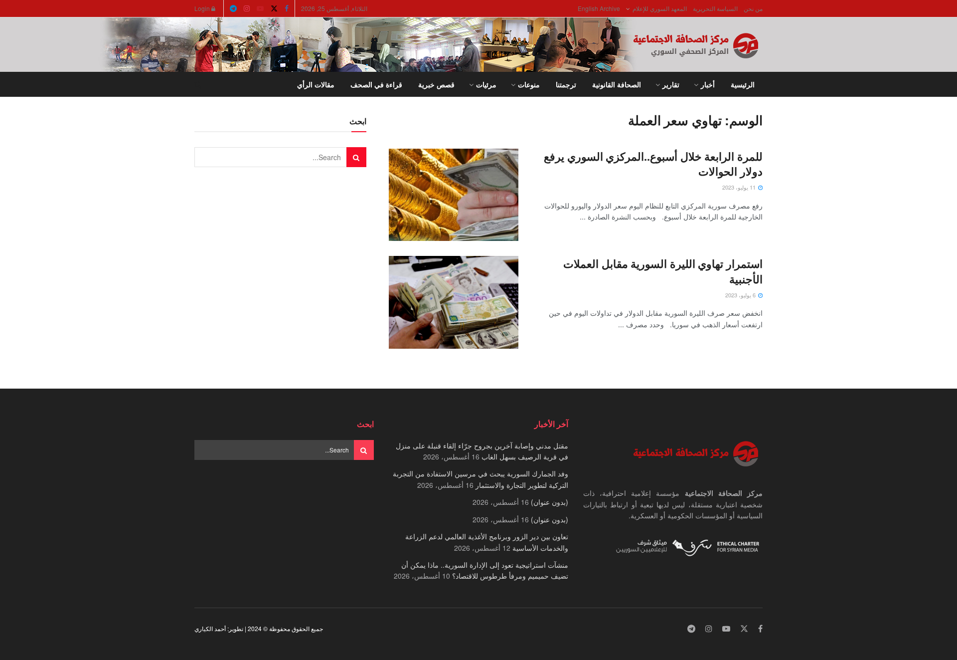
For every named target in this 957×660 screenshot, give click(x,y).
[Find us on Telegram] (233, 8)
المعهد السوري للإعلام (660, 8)
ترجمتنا (566, 84)
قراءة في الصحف (376, 84)
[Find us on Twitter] (274, 8)
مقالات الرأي (315, 84)
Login (202, 8)
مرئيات (486, 84)
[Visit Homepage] (698, 44)
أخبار (708, 84)
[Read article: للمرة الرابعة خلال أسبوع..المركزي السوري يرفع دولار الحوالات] (453, 195)
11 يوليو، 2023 (739, 187)
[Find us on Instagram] (247, 8)
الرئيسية (743, 84)
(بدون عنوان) (549, 502)
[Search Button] (198, 84)
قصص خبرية (436, 84)
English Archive (599, 8)
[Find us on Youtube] (260, 8)
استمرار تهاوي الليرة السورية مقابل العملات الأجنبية (663, 271)
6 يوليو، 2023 (741, 295)
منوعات (529, 84)
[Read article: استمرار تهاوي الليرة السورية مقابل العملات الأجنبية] (453, 302)
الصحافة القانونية (616, 84)
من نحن (753, 8)
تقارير (670, 84)
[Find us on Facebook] (287, 8)
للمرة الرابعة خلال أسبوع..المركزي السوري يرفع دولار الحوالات (653, 164)
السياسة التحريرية (715, 8)
